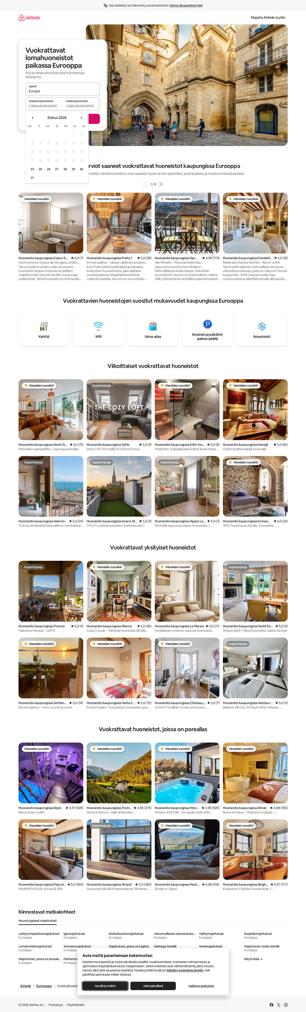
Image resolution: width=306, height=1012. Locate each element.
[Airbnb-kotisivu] (29, 17)
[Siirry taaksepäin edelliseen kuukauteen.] (33, 118)
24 (32, 169)
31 (32, 178)
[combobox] (63, 91)
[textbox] (44, 105)
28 (65, 169)
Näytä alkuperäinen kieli (186, 5)
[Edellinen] (145, 184)
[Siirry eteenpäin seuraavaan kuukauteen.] (81, 118)
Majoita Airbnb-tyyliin (268, 17)
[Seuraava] (161, 184)
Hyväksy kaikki (105, 986)
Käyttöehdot (76, 1005)
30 (81, 169)
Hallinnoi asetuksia (201, 986)
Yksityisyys (55, 1005)
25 (40, 169)
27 (56, 169)
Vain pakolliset (153, 986)
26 (48, 169)
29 (73, 169)
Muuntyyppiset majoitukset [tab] (38, 921)
